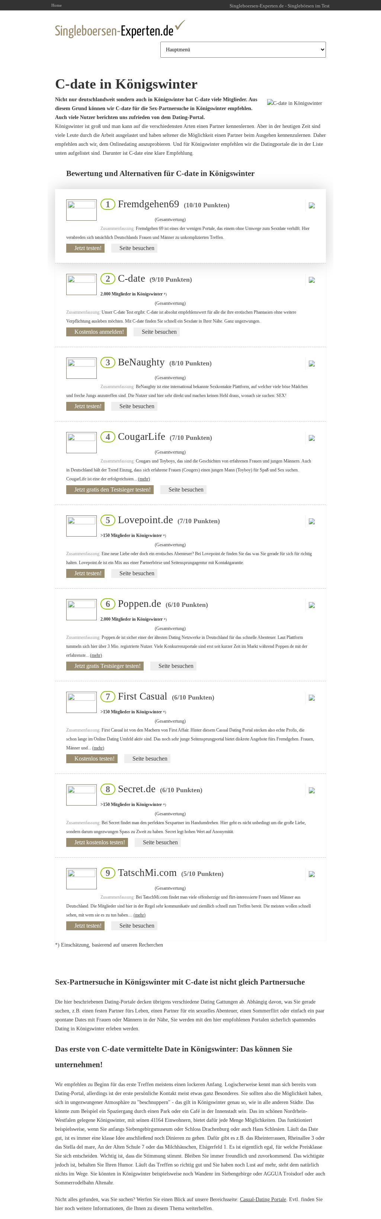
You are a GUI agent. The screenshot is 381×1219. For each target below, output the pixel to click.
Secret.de (151, 788)
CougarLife (156, 436)
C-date (146, 278)
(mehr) (144, 478)
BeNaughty (156, 362)
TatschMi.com (162, 872)
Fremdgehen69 (165, 203)
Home (56, 5)
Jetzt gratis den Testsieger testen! (112, 489)
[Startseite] (120, 29)
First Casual (157, 696)
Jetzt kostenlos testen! (99, 842)
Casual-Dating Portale (263, 1199)
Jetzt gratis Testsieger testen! (107, 666)
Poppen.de (154, 603)
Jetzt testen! (88, 248)
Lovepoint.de (160, 519)
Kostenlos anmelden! (99, 332)
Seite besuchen (136, 248)
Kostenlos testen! (94, 758)
